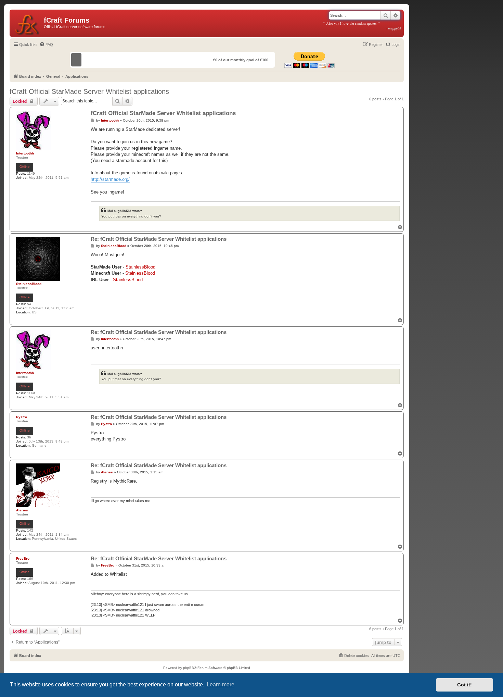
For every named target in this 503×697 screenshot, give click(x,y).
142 (30, 530)
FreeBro (22, 558)
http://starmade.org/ (110, 179)
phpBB (188, 668)
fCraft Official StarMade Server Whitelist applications (89, 91)
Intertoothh (25, 153)
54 (29, 304)
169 (30, 579)
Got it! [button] (464, 684)
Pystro (21, 417)
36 (29, 437)
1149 (31, 173)
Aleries (22, 510)
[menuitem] (46, 44)
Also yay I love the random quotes (362, 26)
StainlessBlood (28, 284)
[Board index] (27, 23)
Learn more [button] (220, 684)
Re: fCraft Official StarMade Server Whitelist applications (159, 239)
